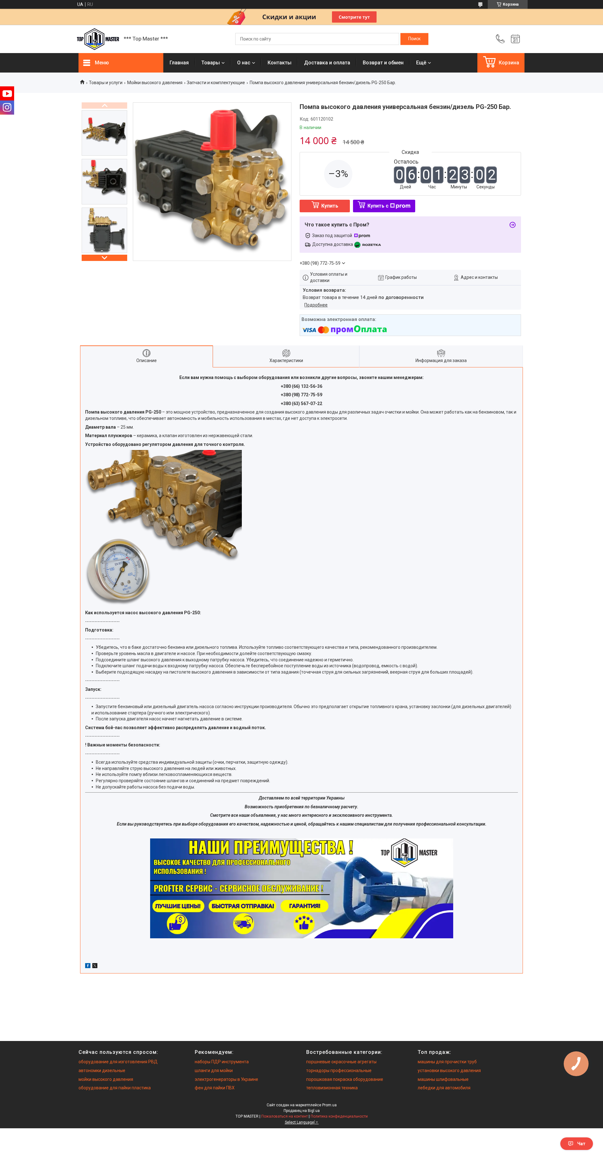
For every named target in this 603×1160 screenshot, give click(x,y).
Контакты (279, 63)
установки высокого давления (449, 1070)
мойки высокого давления (106, 1079)
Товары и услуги (105, 82)
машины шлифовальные (443, 1079)
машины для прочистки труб (447, 1061)
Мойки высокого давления (154, 82)
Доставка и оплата (327, 63)
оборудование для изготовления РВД (118, 1061)
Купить (329, 206)
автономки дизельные (102, 1070)
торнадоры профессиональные (339, 1070)
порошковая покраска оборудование (344, 1079)
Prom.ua (329, 1105)
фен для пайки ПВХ (215, 1087)
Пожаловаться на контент (284, 1116)
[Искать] (414, 39)
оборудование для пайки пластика (115, 1087)
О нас (243, 63)
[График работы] (515, 39)
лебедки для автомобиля (444, 1087)
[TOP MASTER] (98, 39)
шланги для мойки (214, 1070)
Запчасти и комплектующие (216, 82)
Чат (581, 1143)
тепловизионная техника (332, 1087)
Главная (179, 63)
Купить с (377, 206)
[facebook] (87, 966)
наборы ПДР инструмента (222, 1061)
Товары (210, 63)
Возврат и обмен (383, 63)
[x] (94, 966)
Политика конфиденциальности (339, 1116)
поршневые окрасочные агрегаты (341, 1061)
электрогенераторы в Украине (226, 1079)
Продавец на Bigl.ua (302, 1111)
